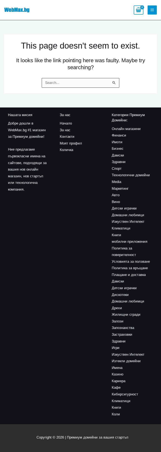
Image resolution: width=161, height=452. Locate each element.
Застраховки (122, 335)
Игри (115, 348)
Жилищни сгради (126, 315)
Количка (66, 150)
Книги (116, 235)
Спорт (117, 169)
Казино (117, 374)
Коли (116, 414)
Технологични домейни (131, 175)
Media (116, 182)
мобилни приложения (129, 242)
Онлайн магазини (126, 129)
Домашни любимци (128, 215)
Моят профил (71, 143)
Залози (117, 321)
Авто (115, 195)
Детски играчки (124, 208)
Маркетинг (120, 189)
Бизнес (117, 149)
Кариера (118, 381)
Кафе (116, 388)
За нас (65, 130)
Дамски (118, 155)
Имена (117, 368)
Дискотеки (120, 295)
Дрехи (117, 308)
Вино (116, 202)
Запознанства (123, 328)
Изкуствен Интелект (128, 222)
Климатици (121, 228)
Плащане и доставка (129, 275)
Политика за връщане (130, 268)
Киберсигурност (125, 394)
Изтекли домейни (126, 361)
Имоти (117, 142)
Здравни (119, 162)
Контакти (67, 137)
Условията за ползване (131, 262)
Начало (66, 123)
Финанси (119, 135)
